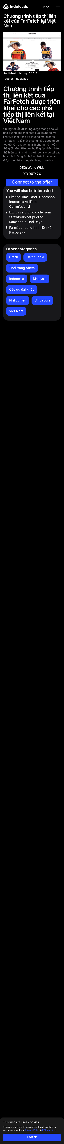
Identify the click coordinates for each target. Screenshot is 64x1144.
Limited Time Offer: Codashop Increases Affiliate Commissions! (32, 201)
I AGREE (32, 1137)
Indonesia (16, 279)
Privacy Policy (32, 1130)
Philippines (17, 300)
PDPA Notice (48, 1130)
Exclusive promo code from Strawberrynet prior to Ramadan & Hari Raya (30, 217)
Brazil (13, 257)
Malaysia (39, 279)
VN (44, 7)
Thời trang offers (22, 268)
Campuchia (35, 257)
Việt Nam (16, 311)
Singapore (42, 300)
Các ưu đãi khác (21, 289)
